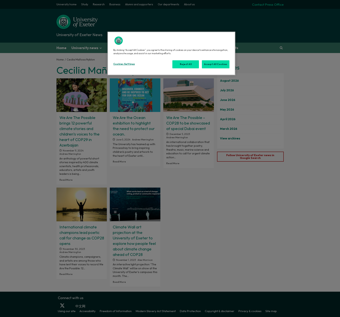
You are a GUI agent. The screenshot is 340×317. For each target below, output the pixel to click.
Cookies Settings (124, 64)
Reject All (186, 64)
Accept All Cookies (215, 64)
